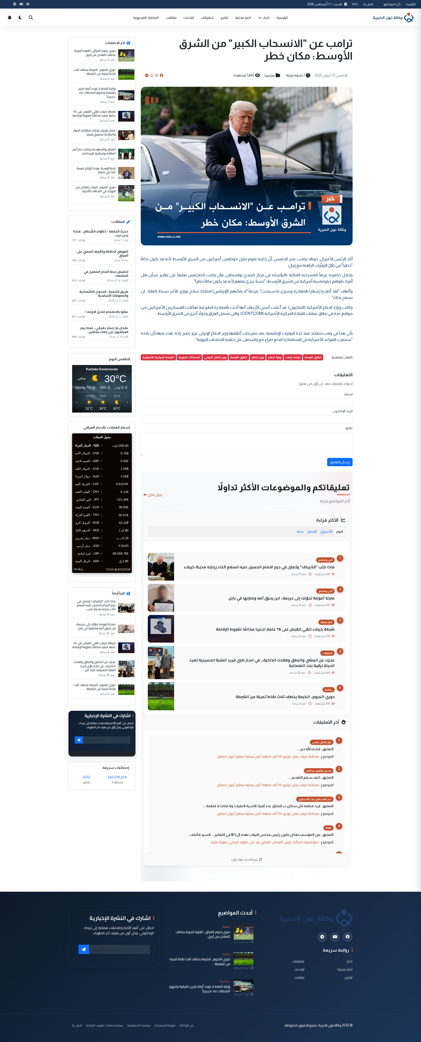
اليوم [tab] (339, 531)
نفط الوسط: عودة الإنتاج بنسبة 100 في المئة (96, 170)
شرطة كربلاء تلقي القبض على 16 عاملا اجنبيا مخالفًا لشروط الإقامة (275, 629)
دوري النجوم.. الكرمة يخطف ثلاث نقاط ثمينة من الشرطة (285, 696)
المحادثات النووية (189, 357)
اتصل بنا (368, 4)
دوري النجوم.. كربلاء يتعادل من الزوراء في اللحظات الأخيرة (96, 189)
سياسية (269, 75)
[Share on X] (156, 75)
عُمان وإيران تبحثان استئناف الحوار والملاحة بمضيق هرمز (94, 132)
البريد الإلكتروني (343, 411)
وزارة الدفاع (274, 357)
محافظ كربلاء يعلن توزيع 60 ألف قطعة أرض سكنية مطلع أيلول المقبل (268, 756)
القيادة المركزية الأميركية (158, 357)
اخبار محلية (243, 17)
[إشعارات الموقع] (9, 17)
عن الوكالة (187, 1025)
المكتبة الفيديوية (146, 17)
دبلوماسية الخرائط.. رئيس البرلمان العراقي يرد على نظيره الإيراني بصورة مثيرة (265, 842)
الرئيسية (411, 4)
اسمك (348, 394)
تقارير (224, 17)
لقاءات (189, 17)
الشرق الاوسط (313, 357)
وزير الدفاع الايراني (215, 357)
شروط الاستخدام (165, 1025)
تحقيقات (207, 17)
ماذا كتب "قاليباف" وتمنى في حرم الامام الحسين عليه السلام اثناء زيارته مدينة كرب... (96, 605)
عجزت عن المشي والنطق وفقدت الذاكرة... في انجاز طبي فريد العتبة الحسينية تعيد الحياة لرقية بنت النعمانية (262, 662)
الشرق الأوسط (238, 357)
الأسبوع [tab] (326, 531)
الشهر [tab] (312, 531)
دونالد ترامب (292, 357)
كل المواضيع (392, 4)
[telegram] (322, 937)
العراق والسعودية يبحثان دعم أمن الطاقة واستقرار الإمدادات (94, 151)
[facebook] (348, 937)
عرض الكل (155, 494)
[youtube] (335, 937)
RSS (355, 4)
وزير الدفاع (258, 357)
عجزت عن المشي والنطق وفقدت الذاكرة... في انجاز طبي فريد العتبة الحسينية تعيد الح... (94, 666)
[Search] (30, 17)
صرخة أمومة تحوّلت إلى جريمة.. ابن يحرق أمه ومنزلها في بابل (281, 598)
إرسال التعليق (340, 462)
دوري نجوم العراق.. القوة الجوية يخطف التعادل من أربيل (95, 53)
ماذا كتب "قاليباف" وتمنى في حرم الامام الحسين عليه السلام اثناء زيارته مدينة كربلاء (259, 567)
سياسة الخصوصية (138, 1025)
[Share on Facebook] (161, 75)
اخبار (265, 17)
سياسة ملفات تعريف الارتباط (104, 1025)
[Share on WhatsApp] (151, 75)
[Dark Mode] (20, 17)
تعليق (349, 428)
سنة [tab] (300, 531)
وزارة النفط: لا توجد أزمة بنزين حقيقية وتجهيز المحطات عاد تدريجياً (97, 93)
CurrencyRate (122, 575)
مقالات (171, 17)
